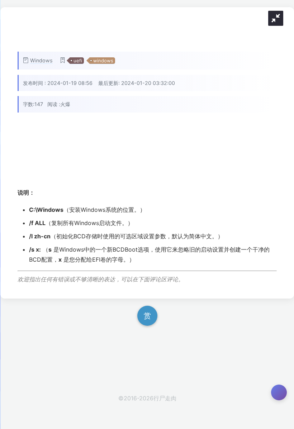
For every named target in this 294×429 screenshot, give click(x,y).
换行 (282, 122)
